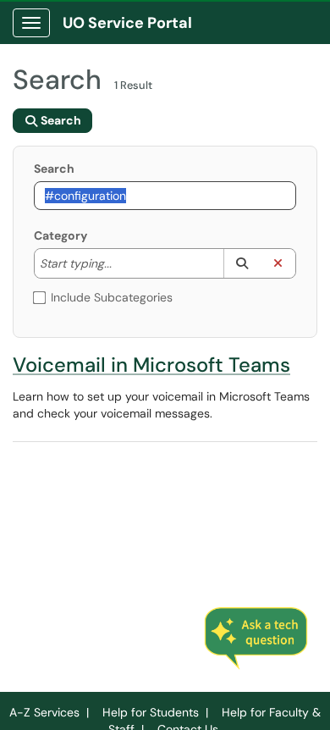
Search (54, 168)
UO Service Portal (127, 23)
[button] (241, 263)
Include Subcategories (112, 297)
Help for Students (150, 712)
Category (60, 235)
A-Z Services (44, 712)
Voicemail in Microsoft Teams (151, 364)
